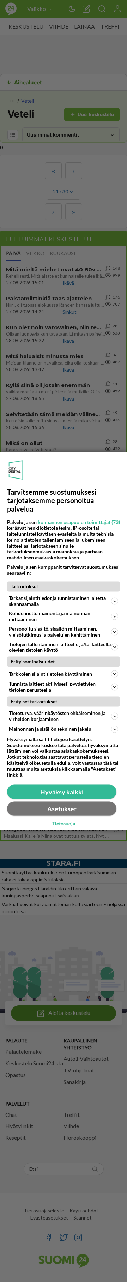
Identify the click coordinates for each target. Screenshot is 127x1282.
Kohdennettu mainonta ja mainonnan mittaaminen (49, 616)
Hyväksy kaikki (62, 792)
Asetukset (62, 809)
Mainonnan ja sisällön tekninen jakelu (50, 729)
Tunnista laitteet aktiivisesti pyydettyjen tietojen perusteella (52, 687)
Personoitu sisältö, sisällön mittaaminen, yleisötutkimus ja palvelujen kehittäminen (54, 632)
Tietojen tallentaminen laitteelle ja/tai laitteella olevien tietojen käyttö (60, 647)
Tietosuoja (63, 823)
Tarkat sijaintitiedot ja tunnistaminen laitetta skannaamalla (57, 601)
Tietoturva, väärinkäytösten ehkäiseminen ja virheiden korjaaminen (57, 716)
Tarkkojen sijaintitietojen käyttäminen (50, 674)
